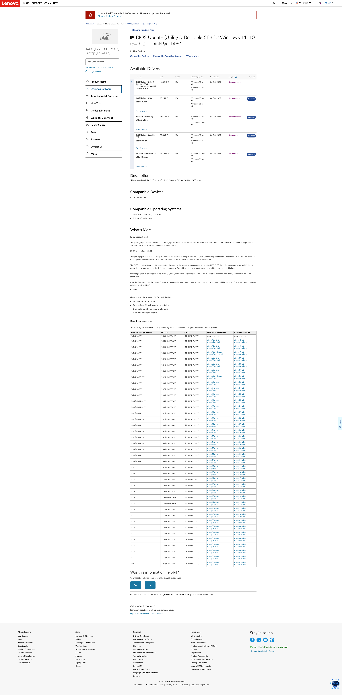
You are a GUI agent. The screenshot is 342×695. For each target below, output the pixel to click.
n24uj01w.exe (213, 562)
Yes (135, 585)
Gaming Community (199, 663)
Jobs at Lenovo (24, 663)
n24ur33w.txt (240, 396)
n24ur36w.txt (240, 378)
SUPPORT (37, 3)
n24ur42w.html (240, 342)
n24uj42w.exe (213, 340)
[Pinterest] (272, 640)
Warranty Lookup (140, 656)
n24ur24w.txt (240, 444)
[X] (258, 640)
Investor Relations (25, 643)
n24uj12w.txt (212, 505)
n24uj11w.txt (212, 511)
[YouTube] (265, 640)
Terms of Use (138, 685)
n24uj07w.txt (212, 535)
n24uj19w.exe (213, 466)
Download (251, 99)
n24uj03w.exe (213, 556)
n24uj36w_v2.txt (214, 378)
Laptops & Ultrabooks (84, 636)
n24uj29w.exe (213, 412)
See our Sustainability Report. (263, 651)
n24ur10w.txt (240, 517)
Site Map (184, 685)
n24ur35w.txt (240, 384)
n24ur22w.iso (240, 454)
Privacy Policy (171, 685)
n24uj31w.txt (212, 408)
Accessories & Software (85, 649)
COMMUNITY (51, 3)
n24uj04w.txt (212, 553)
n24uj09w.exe (213, 520)
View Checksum (141, 111)
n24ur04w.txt (240, 553)
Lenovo (167, 681)
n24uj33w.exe (213, 394)
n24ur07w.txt (240, 535)
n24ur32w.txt (240, 402)
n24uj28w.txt (212, 420)
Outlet (78, 666)
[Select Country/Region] (298, 3)
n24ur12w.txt (240, 505)
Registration (196, 653)
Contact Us (137, 666)
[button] (274, 3)
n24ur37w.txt (240, 372)
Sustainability (23, 646)
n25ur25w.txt (240, 438)
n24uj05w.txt (212, 547)
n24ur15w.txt (240, 487)
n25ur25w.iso (240, 436)
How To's (137, 646)
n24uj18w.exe (213, 472)
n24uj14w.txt (212, 493)
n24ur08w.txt (240, 529)
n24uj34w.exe (213, 388)
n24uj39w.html (213, 360)
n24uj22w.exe (213, 454)
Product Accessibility (199, 656)
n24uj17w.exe (213, 478)
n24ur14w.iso (240, 490)
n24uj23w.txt (212, 450)
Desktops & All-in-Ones (85, 643)
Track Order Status (198, 643)
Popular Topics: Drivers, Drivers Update (146, 614)
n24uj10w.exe (213, 514)
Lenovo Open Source (26, 656)
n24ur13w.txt (240, 499)
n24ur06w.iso (240, 538)
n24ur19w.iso (240, 466)
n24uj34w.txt (212, 390)
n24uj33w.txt (212, 396)
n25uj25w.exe (213, 436)
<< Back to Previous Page (142, 30)
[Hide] (132, 82)
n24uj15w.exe (213, 484)
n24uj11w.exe (213, 508)
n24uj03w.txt (212, 559)
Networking (80, 659)
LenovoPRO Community (201, 669)
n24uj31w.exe (213, 406)
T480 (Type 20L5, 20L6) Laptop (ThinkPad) (142, 24)
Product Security (25, 653)
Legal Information (25, 659)
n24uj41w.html (213, 348)
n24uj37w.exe (213, 370)
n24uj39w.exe (213, 358)
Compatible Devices (139, 56)
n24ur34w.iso (240, 388)
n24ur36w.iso (240, 376)
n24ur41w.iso (240, 346)
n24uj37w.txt (212, 372)
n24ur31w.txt (240, 408)
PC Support (90, 24)
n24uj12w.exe (213, 502)
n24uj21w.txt (212, 462)
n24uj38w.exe (213, 364)
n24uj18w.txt (212, 474)
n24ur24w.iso (240, 442)
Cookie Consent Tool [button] (154, 685)
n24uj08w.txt (212, 529)
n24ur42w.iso (240, 340)
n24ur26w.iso (240, 430)
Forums (194, 649)
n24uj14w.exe (213, 490)
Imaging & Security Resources (145, 673)
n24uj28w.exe (213, 418)
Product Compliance (26, 649)
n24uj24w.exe (213, 442)
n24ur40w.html (240, 354)
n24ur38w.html (240, 366)
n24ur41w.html (240, 348)
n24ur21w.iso (240, 460)
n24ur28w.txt (240, 420)
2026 (161, 681)
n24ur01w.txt (240, 565)
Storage (78, 656)
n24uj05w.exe (213, 544)
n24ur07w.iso (240, 532)
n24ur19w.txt (240, 468)
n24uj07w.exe (213, 532)
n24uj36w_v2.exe (214, 376)
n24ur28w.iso (240, 418)
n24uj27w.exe (213, 424)
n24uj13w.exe (213, 496)
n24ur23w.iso (240, 448)
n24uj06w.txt (212, 541)
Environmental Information (202, 659)
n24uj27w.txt (212, 426)
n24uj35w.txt (212, 384)
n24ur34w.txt (240, 390)
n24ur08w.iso (240, 526)
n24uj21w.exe (213, 460)
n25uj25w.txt (212, 438)
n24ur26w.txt (240, 432)
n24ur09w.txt (240, 523)
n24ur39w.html (240, 360)
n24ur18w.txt (240, 474)
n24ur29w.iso (240, 412)
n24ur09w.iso (240, 520)
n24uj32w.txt (212, 402)
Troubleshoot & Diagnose (143, 643)
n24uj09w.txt (212, 523)
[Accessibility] (314, 3)
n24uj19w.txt (212, 468)
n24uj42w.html (213, 342)
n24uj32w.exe (213, 400)
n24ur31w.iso (240, 406)
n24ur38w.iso (240, 364)
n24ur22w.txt (240, 456)
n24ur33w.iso (240, 394)
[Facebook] (252, 640)
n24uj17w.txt (212, 481)
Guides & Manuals (140, 649)
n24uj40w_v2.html (215, 354)
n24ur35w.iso (240, 382)
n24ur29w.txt (240, 414)
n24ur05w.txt (240, 547)
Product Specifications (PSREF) (204, 646)
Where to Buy (197, 636)
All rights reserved (178, 681)
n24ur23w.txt (240, 450)
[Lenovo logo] (10, 3)
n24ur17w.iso (240, 478)
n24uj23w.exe (213, 448)
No (150, 585)
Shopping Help (197, 639)
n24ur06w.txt (240, 541)
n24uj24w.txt (212, 444)
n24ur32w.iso (240, 400)
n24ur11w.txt (240, 511)
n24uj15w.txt (212, 487)
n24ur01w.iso (240, 562)
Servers (78, 653)
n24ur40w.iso (240, 352)
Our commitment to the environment (271, 647)
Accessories (138, 663)
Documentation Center (142, 639)
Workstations (81, 646)
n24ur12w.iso (240, 502)
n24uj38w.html (213, 366)
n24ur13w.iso (240, 496)
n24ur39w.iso (240, 358)
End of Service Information (144, 653)
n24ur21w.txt (240, 462)
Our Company (23, 636)
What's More (192, 56)
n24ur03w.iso (240, 556)
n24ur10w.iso (240, 514)
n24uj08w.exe (213, 526)
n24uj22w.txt (212, 456)
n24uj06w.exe (213, 538)
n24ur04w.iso (240, 550)
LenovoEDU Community (201, 666)
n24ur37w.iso (240, 370)
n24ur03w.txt (240, 559)
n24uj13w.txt (212, 499)
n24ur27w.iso (240, 424)
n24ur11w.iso (240, 508)
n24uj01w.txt (212, 565)
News (20, 639)
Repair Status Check (141, 669)
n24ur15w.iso (240, 484)
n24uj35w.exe (213, 382)
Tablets (78, 639)
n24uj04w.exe (213, 550)
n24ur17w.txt (240, 481)
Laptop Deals (80, 663)
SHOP (26, 3)
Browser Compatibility (200, 685)
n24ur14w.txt (240, 493)
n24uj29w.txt (212, 414)
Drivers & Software (141, 636)
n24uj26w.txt (212, 432)
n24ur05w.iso (240, 544)
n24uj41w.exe (213, 346)
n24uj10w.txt (212, 517)
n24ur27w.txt (240, 426)
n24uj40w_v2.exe (214, 352)
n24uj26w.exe (213, 430)
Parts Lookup (138, 659)
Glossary (136, 676)
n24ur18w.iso (240, 472)
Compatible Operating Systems (167, 56)
